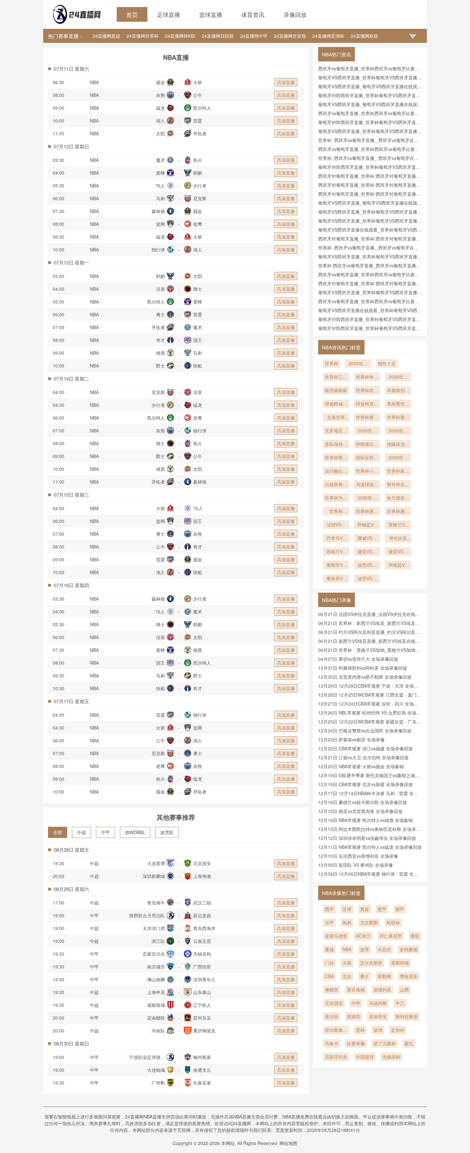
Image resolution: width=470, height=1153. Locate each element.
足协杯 (397, 1030)
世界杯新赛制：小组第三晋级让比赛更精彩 (398, 471)
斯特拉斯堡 (407, 1016)
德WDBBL (135, 832)
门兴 (329, 963)
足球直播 (168, 14)
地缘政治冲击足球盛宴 (398, 444)
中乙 (400, 1003)
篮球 (364, 949)
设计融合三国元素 (336, 471)
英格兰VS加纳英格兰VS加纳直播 (398, 525)
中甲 (105, 832)
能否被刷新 (336, 390)
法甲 (329, 922)
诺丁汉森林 (384, 1043)
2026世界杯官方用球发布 (398, 458)
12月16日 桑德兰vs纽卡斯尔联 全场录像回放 (362, 802)
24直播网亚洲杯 (328, 36)
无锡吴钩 (391, 1057)
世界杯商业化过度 (336, 458)
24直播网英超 (106, 36)
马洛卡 (331, 1043)
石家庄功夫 (336, 1057)
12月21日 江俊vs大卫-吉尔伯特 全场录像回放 (363, 757)
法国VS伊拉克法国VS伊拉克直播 (336, 525)
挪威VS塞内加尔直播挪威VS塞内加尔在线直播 (367, 538)
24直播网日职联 (218, 36)
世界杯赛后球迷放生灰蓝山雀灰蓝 (367, 418)
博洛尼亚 (409, 976)
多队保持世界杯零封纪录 (336, 444)
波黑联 (167, 832)
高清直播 (286, 82)
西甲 (329, 909)
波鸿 (377, 1030)
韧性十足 (387, 363)
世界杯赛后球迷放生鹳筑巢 (398, 512)
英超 (364, 909)
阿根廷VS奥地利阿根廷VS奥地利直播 (367, 525)
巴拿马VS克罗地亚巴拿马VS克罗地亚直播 (336, 538)
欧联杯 (393, 922)
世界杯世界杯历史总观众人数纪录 (367, 391)
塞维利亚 (382, 989)
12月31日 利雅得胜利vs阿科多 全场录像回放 (362, 668)
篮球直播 (210, 14)
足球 (346, 909)
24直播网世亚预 (290, 36)
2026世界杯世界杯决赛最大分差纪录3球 (398, 377)
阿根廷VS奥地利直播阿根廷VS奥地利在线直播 (398, 565)
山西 (404, 989)
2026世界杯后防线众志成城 (398, 431)
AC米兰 (363, 936)
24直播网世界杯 (143, 36)
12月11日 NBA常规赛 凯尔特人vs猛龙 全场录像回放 (370, 847)
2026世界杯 (358, 364)
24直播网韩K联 (180, 36)
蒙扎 (408, 1043)
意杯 (360, 1030)
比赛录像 (356, 1043)
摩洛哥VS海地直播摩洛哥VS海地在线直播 (336, 579)
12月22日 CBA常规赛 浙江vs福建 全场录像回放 (365, 748)
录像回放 (295, 14)
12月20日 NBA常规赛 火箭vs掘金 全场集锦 (361, 766)
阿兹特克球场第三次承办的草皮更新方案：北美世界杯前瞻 (367, 404)
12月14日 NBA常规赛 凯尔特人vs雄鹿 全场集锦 (365, 820)
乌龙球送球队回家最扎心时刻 (367, 485)
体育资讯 (252, 14)
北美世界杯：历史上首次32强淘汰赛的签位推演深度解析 (336, 418)
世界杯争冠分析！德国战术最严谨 (367, 377)
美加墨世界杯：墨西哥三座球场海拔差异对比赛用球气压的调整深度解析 (398, 404)
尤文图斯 (369, 922)
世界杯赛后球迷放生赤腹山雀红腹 (398, 418)
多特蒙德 (409, 949)
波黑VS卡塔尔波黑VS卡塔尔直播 (367, 579)
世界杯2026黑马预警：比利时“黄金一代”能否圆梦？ (336, 512)
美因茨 (353, 1016)
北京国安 (334, 1003)
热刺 (346, 922)
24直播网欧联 (364, 36)
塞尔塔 (331, 1016)
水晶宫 (384, 949)
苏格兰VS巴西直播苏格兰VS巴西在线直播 (336, 552)
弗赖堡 (331, 989)
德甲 (399, 909)
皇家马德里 (336, 936)
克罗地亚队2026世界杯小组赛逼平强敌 (336, 431)
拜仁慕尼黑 (391, 936)
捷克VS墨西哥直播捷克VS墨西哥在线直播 (367, 552)
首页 (132, 14)
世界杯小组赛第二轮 (367, 471)
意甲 (382, 909)
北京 (346, 976)
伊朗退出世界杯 (367, 444)
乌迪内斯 (378, 1003)
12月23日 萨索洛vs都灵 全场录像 (351, 739)
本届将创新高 (398, 391)
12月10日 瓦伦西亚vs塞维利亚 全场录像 (358, 856)
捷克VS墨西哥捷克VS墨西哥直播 (398, 552)
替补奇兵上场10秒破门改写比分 (398, 485)
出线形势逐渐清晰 (336, 485)
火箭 (346, 963)
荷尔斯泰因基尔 (336, 1030)
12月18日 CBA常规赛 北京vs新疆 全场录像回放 (365, 784)
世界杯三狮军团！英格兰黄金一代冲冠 (336, 377)
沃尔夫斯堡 (371, 963)
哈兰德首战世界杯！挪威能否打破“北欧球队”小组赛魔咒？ (398, 498)
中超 (81, 832)
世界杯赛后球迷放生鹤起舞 (367, 512)
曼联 (415, 936)
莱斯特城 (400, 963)
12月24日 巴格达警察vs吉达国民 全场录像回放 (364, 730)
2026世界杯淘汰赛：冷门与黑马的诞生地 (367, 498)
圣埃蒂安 (378, 1016)
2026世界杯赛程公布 (367, 431)
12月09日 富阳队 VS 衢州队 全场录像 (355, 865)
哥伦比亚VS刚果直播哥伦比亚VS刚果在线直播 (398, 538)
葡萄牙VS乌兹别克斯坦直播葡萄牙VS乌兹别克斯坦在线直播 (336, 565)
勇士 (364, 976)
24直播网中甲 (254, 36)
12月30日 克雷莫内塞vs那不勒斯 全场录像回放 (364, 677)
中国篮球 (365, 1057)
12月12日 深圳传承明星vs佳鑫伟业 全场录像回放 (367, 838)
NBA (94, 82)
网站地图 (288, 1143)
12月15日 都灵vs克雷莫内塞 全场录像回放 (360, 811)
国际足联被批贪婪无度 (367, 458)
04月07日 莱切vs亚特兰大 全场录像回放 (358, 659)
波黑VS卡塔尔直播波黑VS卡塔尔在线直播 (367, 565)
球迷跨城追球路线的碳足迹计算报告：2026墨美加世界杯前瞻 (336, 404)
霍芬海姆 (356, 989)
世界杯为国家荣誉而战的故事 (336, 498)
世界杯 (331, 363)
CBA (329, 976)
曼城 (329, 949)
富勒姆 (384, 976)
